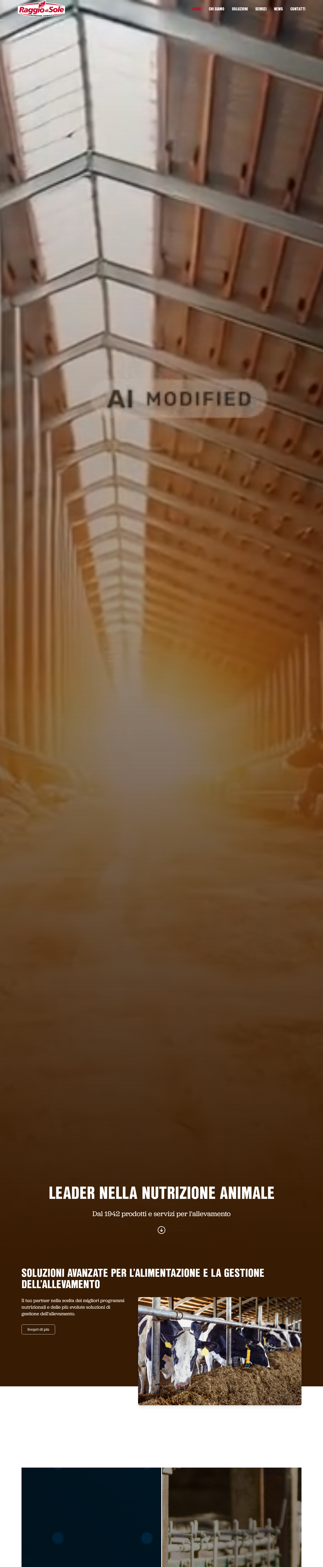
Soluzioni (240, 9)
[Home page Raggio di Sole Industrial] (41, 8)
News (278, 9)
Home (196, 9)
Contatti (297, 9)
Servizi (260, 9)
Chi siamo (216, 9)
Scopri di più (38, 1329)
